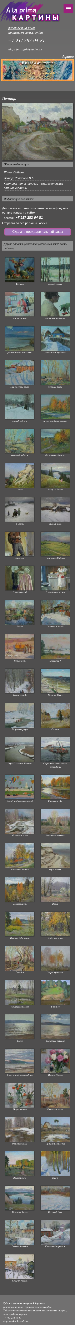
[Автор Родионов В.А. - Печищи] (37, 131)
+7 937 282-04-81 (29, 218)
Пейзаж (18, 172)
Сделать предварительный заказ (37, 231)
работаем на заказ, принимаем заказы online (25, 30)
